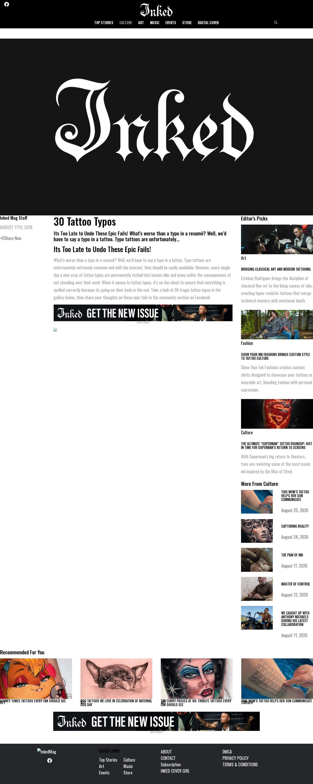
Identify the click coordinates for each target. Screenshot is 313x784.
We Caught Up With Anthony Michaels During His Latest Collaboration (295, 618)
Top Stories (103, 22)
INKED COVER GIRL (175, 771)
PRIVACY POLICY (236, 758)
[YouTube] (35, 4)
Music (154, 22)
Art (141, 22)
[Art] (36, 678)
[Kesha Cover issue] (156, 720)
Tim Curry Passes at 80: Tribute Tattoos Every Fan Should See (196, 702)
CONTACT (168, 758)
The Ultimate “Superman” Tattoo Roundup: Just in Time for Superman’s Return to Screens (276, 445)
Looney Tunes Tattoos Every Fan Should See (33, 700)
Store (187, 22)
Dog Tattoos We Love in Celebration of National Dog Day (116, 702)
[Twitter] (13, 4)
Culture (125, 22)
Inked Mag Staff (13, 218)
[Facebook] (6, 4)
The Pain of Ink (292, 555)
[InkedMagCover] (143, 312)
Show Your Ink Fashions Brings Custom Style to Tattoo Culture (275, 356)
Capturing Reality (295, 526)
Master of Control (295, 584)
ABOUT (166, 751)
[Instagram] (18, 4)
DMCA (227, 751)
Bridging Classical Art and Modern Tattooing (276, 269)
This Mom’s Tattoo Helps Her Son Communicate (295, 495)
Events (170, 22)
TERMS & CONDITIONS (240, 764)
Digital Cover (208, 22)
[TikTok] (30, 4)
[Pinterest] (24, 4)
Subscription (171, 764)
